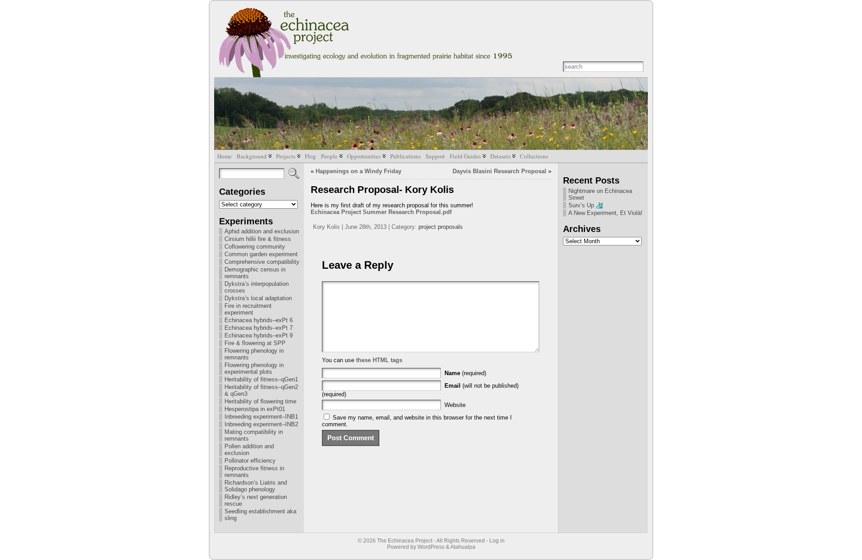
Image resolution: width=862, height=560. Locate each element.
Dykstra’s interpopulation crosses (256, 287)
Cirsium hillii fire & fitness (257, 239)
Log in (497, 541)
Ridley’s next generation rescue (255, 500)
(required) (465, 373)
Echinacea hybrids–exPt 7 (258, 327)
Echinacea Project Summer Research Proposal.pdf (381, 212)
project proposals (440, 226)
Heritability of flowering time (260, 401)
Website (455, 405)
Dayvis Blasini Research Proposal (499, 171)
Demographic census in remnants (255, 273)
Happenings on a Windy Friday (358, 171)
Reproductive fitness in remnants (254, 471)
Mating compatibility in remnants (253, 435)
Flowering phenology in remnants (254, 354)
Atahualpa (462, 547)
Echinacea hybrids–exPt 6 (258, 320)
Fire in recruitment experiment (248, 309)
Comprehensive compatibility (261, 261)
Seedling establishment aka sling (260, 514)
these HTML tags (379, 360)
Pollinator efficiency (250, 460)
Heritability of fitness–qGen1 (261, 379)
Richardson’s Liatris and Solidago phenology (255, 486)
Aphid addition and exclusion (261, 231)
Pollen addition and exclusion (249, 449)
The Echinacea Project (404, 541)
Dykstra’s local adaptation (258, 298)
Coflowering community (254, 246)
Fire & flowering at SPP (255, 343)
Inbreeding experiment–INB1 (261, 416)
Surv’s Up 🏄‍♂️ (585, 205)
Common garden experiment (261, 254)
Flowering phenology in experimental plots (254, 368)
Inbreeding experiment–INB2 (261, 424)
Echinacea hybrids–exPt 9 (258, 335)
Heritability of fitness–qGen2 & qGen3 (261, 390)
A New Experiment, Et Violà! (605, 213)
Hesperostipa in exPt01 (254, 409)
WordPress (431, 547)
